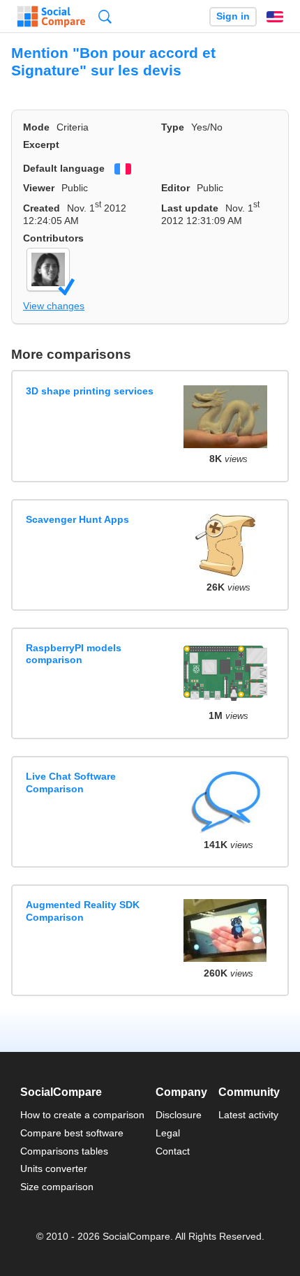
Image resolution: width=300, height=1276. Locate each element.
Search (105, 16)
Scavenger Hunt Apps (77, 519)
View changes (53, 305)
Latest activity (248, 1114)
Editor (175, 187)
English (275, 16)
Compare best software (71, 1132)
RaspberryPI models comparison (73, 653)
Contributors (53, 238)
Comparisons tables (64, 1151)
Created (41, 208)
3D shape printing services (89, 390)
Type (172, 127)
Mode (36, 127)
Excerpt (41, 144)
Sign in (233, 16)
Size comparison (56, 1186)
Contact (173, 1151)
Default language (64, 168)
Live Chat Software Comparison (71, 782)
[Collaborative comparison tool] (51, 17)
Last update (189, 208)
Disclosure (179, 1114)
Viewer (38, 187)
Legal (168, 1132)
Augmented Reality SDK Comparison (83, 910)
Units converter (53, 1168)
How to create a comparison (82, 1114)
